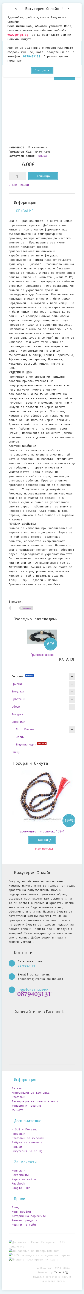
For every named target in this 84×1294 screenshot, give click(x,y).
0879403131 (31, 56)
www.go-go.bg (18, 35)
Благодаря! (42, 70)
